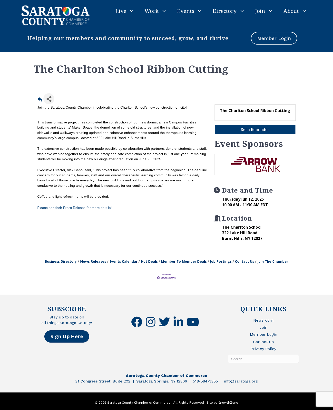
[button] (66, 336)
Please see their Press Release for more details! (74, 208)
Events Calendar (123, 261)
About (291, 10)
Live (120, 10)
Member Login (263, 334)
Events (185, 10)
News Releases (93, 261)
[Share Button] (48, 98)
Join (260, 10)
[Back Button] (40, 100)
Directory (225, 10)
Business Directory (61, 261)
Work (152, 10)
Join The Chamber (272, 261)
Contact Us (244, 261)
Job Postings (221, 261)
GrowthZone (228, 402)
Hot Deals (149, 261)
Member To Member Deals (184, 261)
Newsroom (263, 320)
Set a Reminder (255, 129)
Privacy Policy (263, 348)
